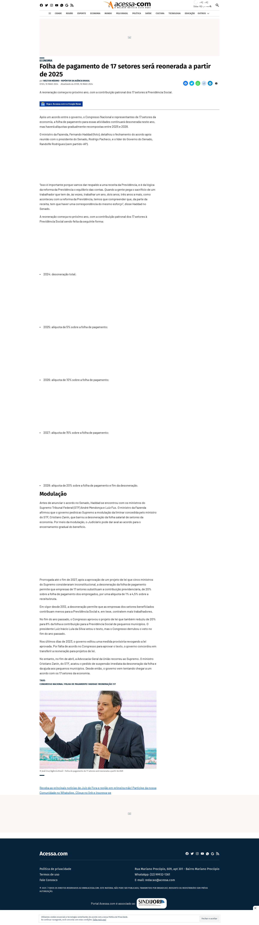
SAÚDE (148, 13)
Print (216, 83)
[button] (185, 83)
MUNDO (108, 13)
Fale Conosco (49, 880)
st (114, 684)
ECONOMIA (95, 13)
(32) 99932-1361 (160, 874)
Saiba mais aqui (99, 920)
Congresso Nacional (51, 684)
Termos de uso (49, 874)
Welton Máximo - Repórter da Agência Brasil (66, 81)
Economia (46, 60)
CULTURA (160, 13)
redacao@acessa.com (160, 880)
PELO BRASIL (122, 13)
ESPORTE (81, 13)
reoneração (105, 684)
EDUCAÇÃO (190, 13)
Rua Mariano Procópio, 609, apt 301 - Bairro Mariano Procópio (177, 869)
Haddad (92, 684)
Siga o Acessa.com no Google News (63, 104)
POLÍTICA (136, 13)
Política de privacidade (55, 869)
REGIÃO (69, 13)
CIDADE (58, 13)
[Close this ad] (256, 908)
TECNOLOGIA (174, 13)
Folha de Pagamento (75, 684)
